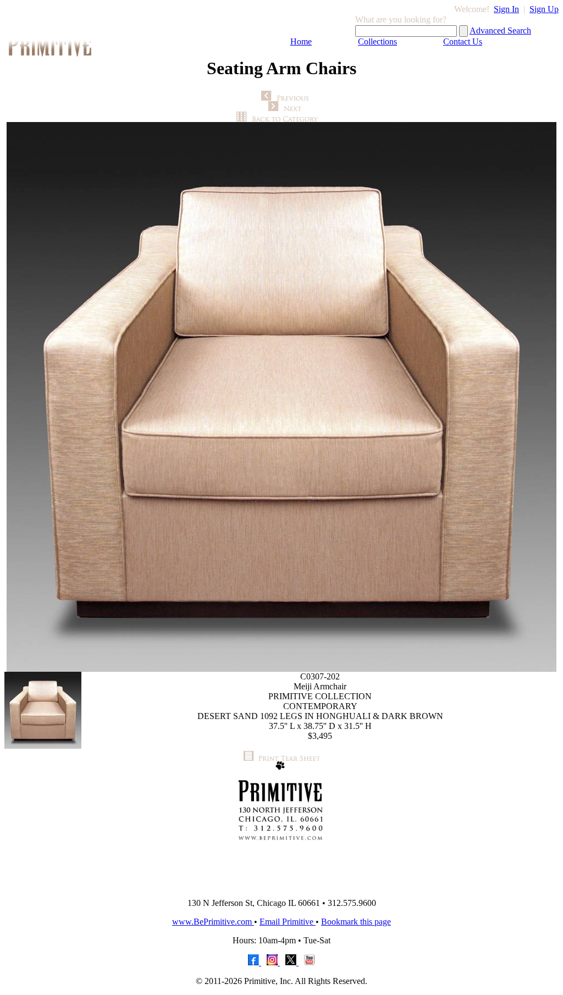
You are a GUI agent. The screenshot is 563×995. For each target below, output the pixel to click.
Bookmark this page (356, 921)
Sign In (506, 9)
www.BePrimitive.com (213, 921)
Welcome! (471, 9)
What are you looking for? (400, 19)
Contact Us (462, 41)
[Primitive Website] (281, 886)
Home (301, 41)
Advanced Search (500, 30)
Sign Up (544, 9)
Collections (377, 41)
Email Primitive (288, 921)
